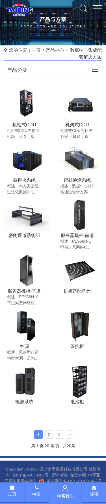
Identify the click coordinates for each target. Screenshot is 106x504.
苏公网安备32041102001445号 (74, 481)
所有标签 (60, 475)
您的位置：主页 (25, 50)
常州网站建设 (24, 481)
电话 (36, 494)
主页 (12, 494)
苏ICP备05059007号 (30, 475)
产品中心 (55, 50)
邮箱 (94, 494)
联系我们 (65, 496)
